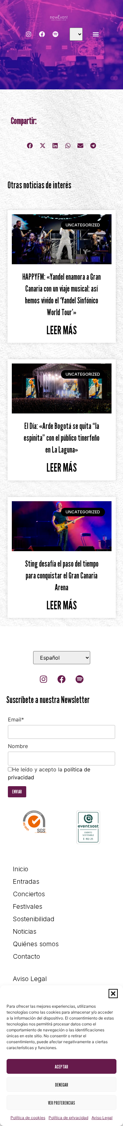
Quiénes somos (36, 944)
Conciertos (29, 894)
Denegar (61, 1085)
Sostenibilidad (33, 919)
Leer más (62, 330)
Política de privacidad (68, 1117)
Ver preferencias (61, 1103)
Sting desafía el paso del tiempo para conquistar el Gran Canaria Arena (61, 575)
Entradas (26, 881)
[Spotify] (55, 34)
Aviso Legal (102, 1117)
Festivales (27, 906)
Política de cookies (27, 1117)
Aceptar (61, 1066)
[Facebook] (42, 34)
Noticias (24, 931)
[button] (113, 993)
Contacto (26, 956)
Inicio (20, 869)
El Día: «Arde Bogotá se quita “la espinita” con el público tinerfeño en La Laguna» (61, 438)
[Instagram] (28, 34)
